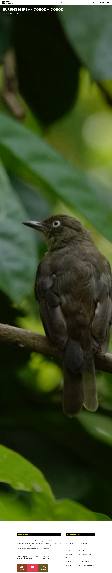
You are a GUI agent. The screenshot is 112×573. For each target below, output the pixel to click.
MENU (103, 2)
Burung (38, 526)
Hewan (33, 526)
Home (18, 526)
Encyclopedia (26, 526)
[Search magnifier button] (96, 2)
